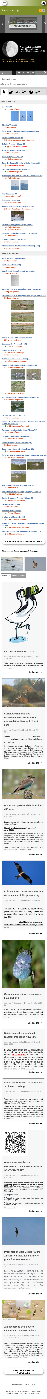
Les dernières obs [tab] (9, 79)
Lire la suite (34, 672)
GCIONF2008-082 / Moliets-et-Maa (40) (16, 169)
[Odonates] (37, 92)
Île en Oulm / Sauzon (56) (11, 200)
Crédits (33, 1384)
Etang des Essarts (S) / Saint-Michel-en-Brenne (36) (21, 163)
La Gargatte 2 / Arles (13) (11, 350)
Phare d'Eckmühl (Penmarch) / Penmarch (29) (19, 485)
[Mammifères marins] (17, 92)
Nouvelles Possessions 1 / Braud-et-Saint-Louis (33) (21, 532)
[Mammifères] (11, 92)
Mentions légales (17, 1384)
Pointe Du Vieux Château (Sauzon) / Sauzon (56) (19, 233)
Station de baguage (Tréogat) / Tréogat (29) (17, 498)
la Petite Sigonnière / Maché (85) (14, 239)
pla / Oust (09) (7, 107)
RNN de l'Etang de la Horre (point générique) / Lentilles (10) (24, 296)
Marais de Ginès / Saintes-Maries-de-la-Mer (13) (19, 365)
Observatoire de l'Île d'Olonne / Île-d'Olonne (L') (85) (21, 246)
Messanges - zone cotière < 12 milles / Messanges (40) (22, 176)
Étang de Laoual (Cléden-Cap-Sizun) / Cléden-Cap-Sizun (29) (24, 455)
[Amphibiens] (31, 92)
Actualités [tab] (6, 576)
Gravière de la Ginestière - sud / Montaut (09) (18, 271)
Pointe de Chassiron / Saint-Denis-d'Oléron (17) (19, 430)
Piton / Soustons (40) (9, 194)
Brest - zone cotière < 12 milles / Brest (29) (18, 449)
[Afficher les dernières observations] (13, 84)
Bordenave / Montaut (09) (11, 265)
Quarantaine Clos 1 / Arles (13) (13, 415)
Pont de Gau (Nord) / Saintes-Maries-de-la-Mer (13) (20, 397)
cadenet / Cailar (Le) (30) (11, 504)
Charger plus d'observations (23, 541)
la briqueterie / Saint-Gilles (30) (13, 517)
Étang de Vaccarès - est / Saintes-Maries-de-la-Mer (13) (22, 131)
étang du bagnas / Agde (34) (12, 157)
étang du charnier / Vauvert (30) (13, 150)
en (43, 10)
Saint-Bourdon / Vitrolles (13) (12, 138)
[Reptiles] (24, 92)
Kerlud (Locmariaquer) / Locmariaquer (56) (18, 207)
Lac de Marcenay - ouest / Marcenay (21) (17, 443)
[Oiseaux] (4, 92)
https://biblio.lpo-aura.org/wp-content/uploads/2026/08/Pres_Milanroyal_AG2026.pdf (23, 925)
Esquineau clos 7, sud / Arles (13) (14, 344)
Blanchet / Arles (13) (9, 125)
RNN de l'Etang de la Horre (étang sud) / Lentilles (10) (21, 289)
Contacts (26, 1384)
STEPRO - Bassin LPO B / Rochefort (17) (17, 436)
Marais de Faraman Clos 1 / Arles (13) (16, 359)
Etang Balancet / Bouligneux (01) (14, 258)
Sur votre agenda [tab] (18, 576)
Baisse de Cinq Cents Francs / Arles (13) (17, 338)
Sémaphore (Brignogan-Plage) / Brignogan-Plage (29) (21, 492)
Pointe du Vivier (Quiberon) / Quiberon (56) (17, 225)
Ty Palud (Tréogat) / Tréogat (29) (13, 144)
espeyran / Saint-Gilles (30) (12, 511)
